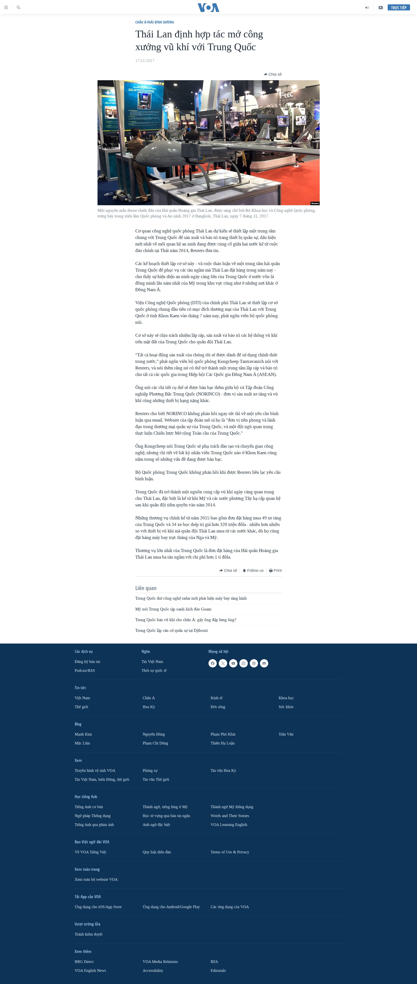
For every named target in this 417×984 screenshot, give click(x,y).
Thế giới (81, 706)
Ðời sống (218, 706)
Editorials (218, 970)
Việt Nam (82, 697)
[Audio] (367, 8)
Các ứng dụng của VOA (230, 906)
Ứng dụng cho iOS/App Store (98, 906)
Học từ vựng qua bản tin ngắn (166, 815)
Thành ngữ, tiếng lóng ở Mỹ (165, 806)
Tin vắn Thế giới (156, 779)
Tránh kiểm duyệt (89, 934)
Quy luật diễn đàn (157, 852)
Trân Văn (286, 734)
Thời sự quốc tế (154, 670)
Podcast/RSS (85, 670)
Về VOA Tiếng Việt (90, 852)
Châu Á (149, 697)
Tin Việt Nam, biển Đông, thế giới (102, 779)
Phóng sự (150, 770)
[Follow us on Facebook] (212, 663)
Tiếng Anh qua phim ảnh (94, 824)
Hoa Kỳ (149, 706)
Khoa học (286, 697)
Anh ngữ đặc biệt (156, 824)
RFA (214, 961)
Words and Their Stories (230, 815)
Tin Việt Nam (152, 661)
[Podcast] (254, 663)
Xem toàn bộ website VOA (96, 879)
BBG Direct (84, 961)
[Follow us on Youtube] (233, 663)
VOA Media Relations (160, 961)
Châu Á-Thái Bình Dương (154, 22)
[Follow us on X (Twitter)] (223, 663)
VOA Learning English (229, 824)
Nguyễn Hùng (154, 734)
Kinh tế (216, 697)
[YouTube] (381, 8)
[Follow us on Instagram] (243, 663)
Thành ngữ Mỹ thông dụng (232, 806)
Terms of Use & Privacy (230, 852)
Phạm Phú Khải (223, 734)
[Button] (273, 74)
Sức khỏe (286, 706)
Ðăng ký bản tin (87, 661)
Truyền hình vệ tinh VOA (95, 770)
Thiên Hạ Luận (223, 743)
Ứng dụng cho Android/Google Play (171, 906)
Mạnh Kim (83, 734)
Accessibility (153, 970)
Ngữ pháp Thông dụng (93, 815)
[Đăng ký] (264, 663)
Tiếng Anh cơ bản (89, 806)
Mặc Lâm (82, 743)
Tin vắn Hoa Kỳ (223, 770)
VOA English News (90, 970)
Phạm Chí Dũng (155, 743)
